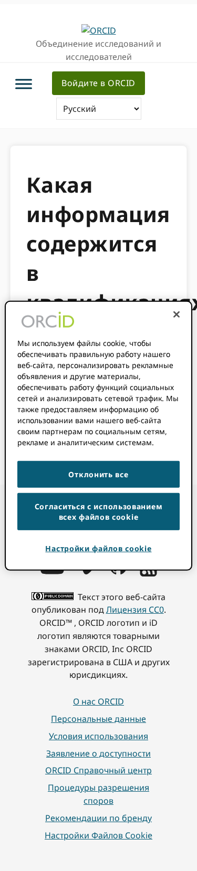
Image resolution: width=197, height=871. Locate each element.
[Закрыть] (176, 314)
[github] (118, 571)
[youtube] (52, 571)
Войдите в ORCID (98, 83)
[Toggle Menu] (23, 84)
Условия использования (98, 736)
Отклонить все (98, 474)
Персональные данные (98, 719)
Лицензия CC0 (135, 609)
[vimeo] (87, 571)
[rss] (148, 573)
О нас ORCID (98, 701)
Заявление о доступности (98, 753)
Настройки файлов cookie (98, 835)
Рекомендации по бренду (98, 818)
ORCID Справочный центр (98, 770)
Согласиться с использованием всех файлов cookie (99, 511)
